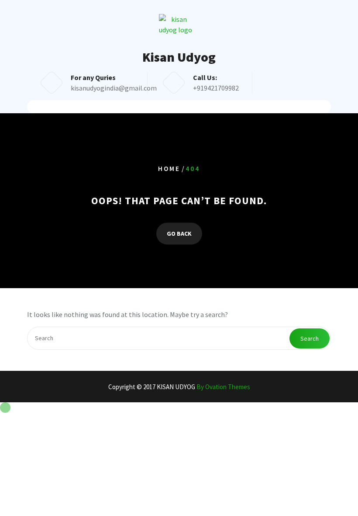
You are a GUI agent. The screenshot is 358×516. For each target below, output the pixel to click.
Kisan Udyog (179, 57)
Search (309, 338)
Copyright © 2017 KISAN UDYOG (179, 387)
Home (169, 169)
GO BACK (179, 233)
